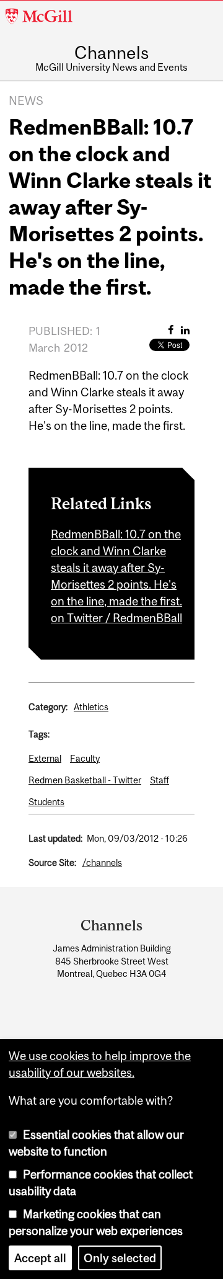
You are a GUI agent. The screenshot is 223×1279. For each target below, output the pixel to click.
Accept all (40, 1258)
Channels (111, 53)
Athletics (91, 707)
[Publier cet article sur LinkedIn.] (185, 330)
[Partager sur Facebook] (170, 330)
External (44, 758)
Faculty (85, 758)
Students (46, 801)
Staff (159, 780)
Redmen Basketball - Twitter (84, 780)
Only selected (120, 1258)
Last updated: (55, 838)
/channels (102, 862)
